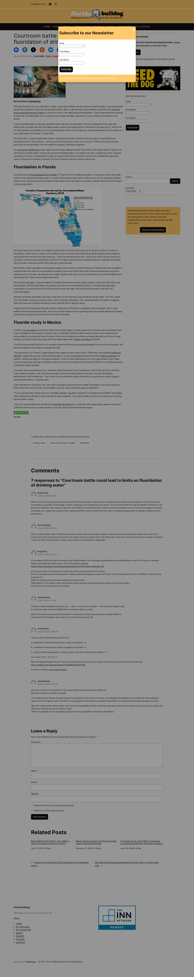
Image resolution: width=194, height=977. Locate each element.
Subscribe (66, 69)
